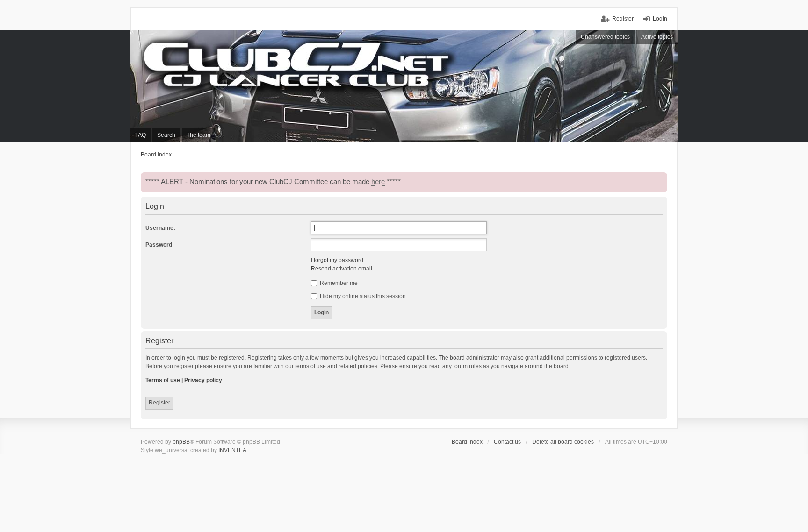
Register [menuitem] (623, 18)
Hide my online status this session (362, 296)
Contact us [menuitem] (507, 442)
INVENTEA (232, 450)
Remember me (338, 283)
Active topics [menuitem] (657, 37)
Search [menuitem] (166, 135)
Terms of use (162, 380)
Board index (467, 442)
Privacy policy (203, 380)
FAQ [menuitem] (140, 135)
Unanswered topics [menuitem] (605, 37)
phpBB (181, 442)
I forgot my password (337, 260)
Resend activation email (341, 268)
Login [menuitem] (660, 18)
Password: (159, 244)
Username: (160, 228)
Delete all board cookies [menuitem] (563, 442)
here (378, 181)
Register (159, 402)
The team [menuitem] (198, 135)
